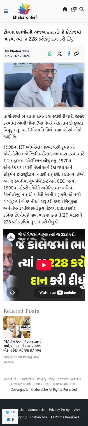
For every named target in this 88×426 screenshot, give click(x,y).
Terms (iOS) (41, 384)
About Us (10, 379)
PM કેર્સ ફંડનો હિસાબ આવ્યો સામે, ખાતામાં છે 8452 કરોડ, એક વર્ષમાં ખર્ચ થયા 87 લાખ (22, 346)
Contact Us (27, 379)
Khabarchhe (19, 51)
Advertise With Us (69, 379)
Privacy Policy (45, 379)
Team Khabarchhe (64, 384)
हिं (12, 420)
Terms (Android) (19, 384)
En (12, 412)
